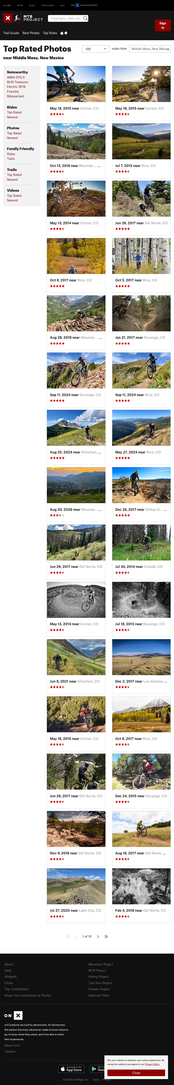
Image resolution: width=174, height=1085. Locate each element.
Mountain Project (100, 964)
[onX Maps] (13, 1018)
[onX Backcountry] (84, 5)
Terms (96, 1079)
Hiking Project (98, 976)
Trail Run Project (100, 983)
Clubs (8, 983)
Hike (32, 5)
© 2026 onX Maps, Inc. (76, 1079)
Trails (11, 158)
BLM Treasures (17, 82)
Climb (7, 5)
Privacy (107, 1079)
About (8, 964)
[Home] (25, 18)
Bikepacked (15, 96)
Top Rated (14, 112)
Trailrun (48, 5)
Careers (9, 1051)
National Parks (98, 995)
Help (7, 970)
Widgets (10, 976)
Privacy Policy (152, 1064)
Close (136, 1073)
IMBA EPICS (16, 77)
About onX (12, 1045)
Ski (62, 5)
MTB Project (97, 970)
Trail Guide (11, 33)
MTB (20, 5)
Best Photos (30, 33)
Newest (12, 117)
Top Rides (50, 33)
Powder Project (99, 989)
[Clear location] (168, 49)
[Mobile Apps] (63, 33)
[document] (136, 1067)
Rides (11, 154)
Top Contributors (16, 989)
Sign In (162, 25)
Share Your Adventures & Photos (27, 995)
